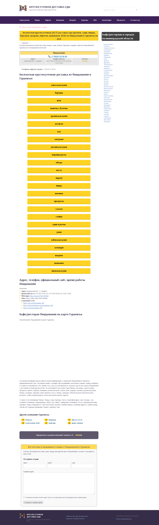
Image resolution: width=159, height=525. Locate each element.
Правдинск (107, 105)
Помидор (52, 420)
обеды (59, 162)
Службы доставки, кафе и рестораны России (77, 516)
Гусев (105, 59)
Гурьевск (106, 55)
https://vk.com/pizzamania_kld (33, 303)
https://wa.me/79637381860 (39, 296)
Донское (106, 61)
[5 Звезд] (88, 61)
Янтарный (107, 122)
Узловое (106, 116)
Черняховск (107, 118)
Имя (25, 463)
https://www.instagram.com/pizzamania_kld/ (38, 305)
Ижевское (107, 68)
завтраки (59, 139)
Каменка (106, 72)
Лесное (106, 79)
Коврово (106, 74)
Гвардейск (107, 52)
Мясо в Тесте (77, 420)
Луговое (106, 83)
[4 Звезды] (86, 61)
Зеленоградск (108, 64)
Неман (106, 94)
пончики (59, 193)
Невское (106, 92)
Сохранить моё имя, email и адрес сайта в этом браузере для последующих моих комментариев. (56, 497)
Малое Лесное (108, 88)
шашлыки (59, 263)
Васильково (107, 50)
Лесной (106, 81)
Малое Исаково (108, 87)
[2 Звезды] (84, 61)
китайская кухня (59, 147)
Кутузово (106, 77)
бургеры (59, 92)
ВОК (59, 100)
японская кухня (59, 270)
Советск (106, 112)
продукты (59, 201)
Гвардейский (108, 53)
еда (59, 131)
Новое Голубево (108, 96)
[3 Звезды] (85, 61)
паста (59, 170)
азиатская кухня (59, 85)
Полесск (106, 103)
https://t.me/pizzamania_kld (32, 308)
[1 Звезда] (82, 61)
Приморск (107, 107)
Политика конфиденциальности (124, 519)
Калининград (108, 70)
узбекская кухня (59, 239)
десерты (59, 123)
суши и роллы (59, 224)
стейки (59, 216)
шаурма (59, 255)
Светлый (106, 110)
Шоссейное (107, 120)
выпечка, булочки (58, 108)
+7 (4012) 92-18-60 (59, 56)
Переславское (108, 99)
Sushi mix (52, 423)
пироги (59, 178)
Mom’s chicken (77, 423)
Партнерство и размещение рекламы (75, 518)
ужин (59, 232)
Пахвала (28, 420)
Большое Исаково (109, 48)
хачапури (59, 247)
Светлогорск (107, 109)
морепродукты (59, 154)
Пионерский (107, 101)
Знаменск (107, 66)
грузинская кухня (59, 116)
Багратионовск (108, 44)
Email (50, 463)
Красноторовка (108, 76)
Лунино (106, 85)
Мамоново (107, 90)
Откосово (107, 98)
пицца (59, 185)
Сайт (73, 463)
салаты (59, 209)
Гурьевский (107, 57)
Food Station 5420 (32, 423)
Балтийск (106, 46)
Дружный (107, 63)
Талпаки (106, 114)
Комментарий (28, 471)
